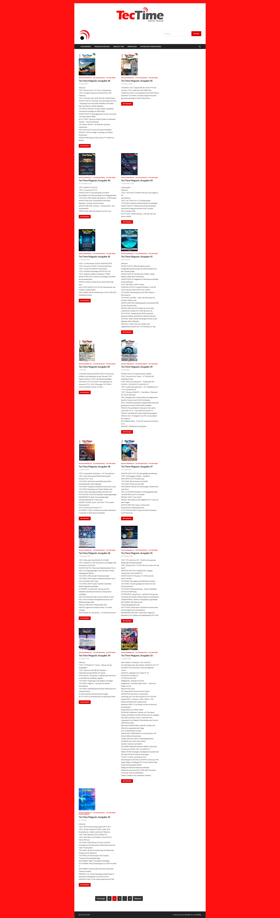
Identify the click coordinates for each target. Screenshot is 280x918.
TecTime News (110, 77)
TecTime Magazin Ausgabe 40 (94, 366)
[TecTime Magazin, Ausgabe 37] (140, 451)
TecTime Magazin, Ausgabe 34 (94, 655)
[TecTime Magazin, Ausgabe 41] (140, 241)
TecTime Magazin (99, 77)
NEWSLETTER (118, 46)
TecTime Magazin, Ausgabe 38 (94, 466)
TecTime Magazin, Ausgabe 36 (94, 553)
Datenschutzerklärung (150, 46)
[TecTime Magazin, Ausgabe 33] (140, 640)
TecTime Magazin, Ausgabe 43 (137, 180)
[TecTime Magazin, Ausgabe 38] (98, 451)
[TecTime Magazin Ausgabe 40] (98, 351)
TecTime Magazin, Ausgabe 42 (94, 256)
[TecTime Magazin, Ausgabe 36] (98, 538)
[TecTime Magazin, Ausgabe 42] (98, 241)
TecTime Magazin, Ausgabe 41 (137, 256)
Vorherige (101, 898)
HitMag (198, 915)
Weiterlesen (84, 145)
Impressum (132, 46)
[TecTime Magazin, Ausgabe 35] (140, 538)
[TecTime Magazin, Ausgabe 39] (140, 351)
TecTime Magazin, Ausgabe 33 (137, 655)
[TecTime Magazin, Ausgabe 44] (98, 165)
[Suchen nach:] (182, 33)
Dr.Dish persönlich (85, 77)
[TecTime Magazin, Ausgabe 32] (98, 800)
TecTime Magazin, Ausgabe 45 (137, 80)
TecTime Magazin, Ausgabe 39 (137, 366)
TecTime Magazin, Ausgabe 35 (137, 553)
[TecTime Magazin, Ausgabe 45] (140, 65)
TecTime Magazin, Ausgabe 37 (137, 466)
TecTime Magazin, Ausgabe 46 (94, 80)
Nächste (137, 898)
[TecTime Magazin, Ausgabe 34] (98, 640)
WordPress (189, 915)
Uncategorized (84, 814)
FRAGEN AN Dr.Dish (102, 46)
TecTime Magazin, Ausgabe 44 (94, 180)
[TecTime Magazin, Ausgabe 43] (140, 165)
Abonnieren (86, 46)
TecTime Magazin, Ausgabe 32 (94, 817)
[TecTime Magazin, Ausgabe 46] (98, 65)
